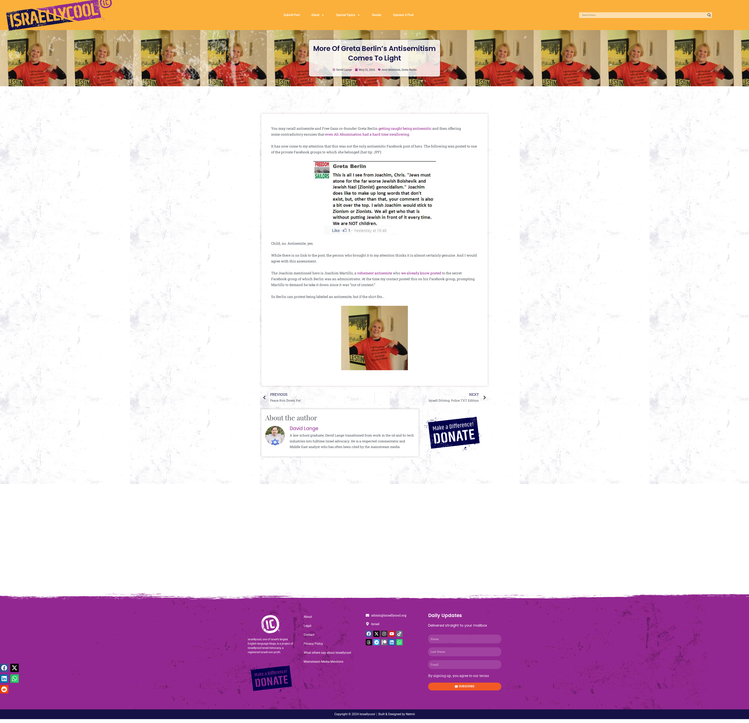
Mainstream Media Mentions (323, 661)
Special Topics (345, 15)
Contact (309, 635)
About (315, 15)
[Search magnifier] (709, 15)
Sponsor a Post (403, 15)
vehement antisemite (374, 273)
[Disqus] (374, 540)
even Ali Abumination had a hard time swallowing (367, 134)
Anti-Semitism (391, 69)
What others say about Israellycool (327, 653)
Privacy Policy (313, 644)
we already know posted (421, 273)
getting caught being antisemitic (404, 128)
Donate (376, 15)
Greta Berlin (409, 69)
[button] (4, 668)
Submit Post (292, 15)
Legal (307, 626)
